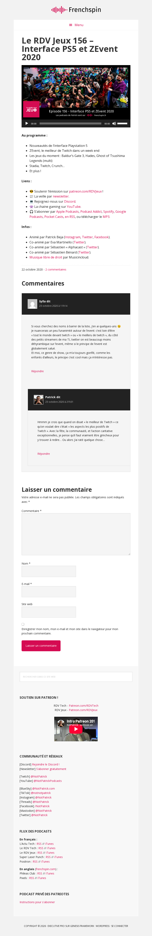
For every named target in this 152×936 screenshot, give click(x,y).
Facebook (101, 237)
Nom (26, 563)
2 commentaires (55, 269)
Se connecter (119, 926)
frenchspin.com (45, 869)
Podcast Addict (91, 211)
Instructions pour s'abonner (37, 902)
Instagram (72, 237)
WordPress (102, 926)
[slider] (122, 123)
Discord (69, 201)
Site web (27, 604)
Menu (79, 25)
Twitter (87, 237)
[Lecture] (27, 123)
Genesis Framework (82, 926)
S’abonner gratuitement (51, 769)
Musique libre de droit (45, 257)
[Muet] (114, 123)
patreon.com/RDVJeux (85, 191)
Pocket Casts (53, 217)
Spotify (108, 211)
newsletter (61, 196)
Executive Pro (56, 926)
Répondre (37, 371)
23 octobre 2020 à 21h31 (59, 401)
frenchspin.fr (76, 10)
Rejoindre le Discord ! (45, 764)
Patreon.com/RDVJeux (83, 710)
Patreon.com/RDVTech (83, 705)
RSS (39, 844)
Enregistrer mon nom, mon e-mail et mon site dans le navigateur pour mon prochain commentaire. (70, 631)
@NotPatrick (39, 776)
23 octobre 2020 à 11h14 (53, 306)
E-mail (27, 584)
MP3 (106, 217)
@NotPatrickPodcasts (48, 781)
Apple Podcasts (67, 211)
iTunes (49, 844)
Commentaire (32, 511)
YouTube (74, 206)
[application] (76, 123)
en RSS (70, 217)
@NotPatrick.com (43, 788)
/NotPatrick (42, 806)
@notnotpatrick (41, 793)
